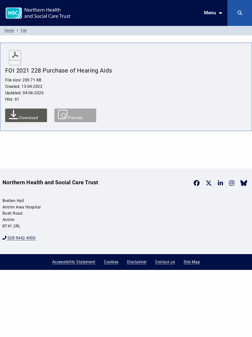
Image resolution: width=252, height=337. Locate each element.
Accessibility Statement (73, 262)
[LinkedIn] (220, 183)
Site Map (192, 262)
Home (9, 30)
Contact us (165, 262)
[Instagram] (232, 183)
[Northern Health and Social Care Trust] (55, 12)
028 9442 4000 (20, 238)
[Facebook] (196, 183)
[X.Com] (209, 183)
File (24, 30)
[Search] (239, 13)
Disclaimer (137, 262)
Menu (210, 13)
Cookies (111, 262)
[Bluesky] (243, 183)
